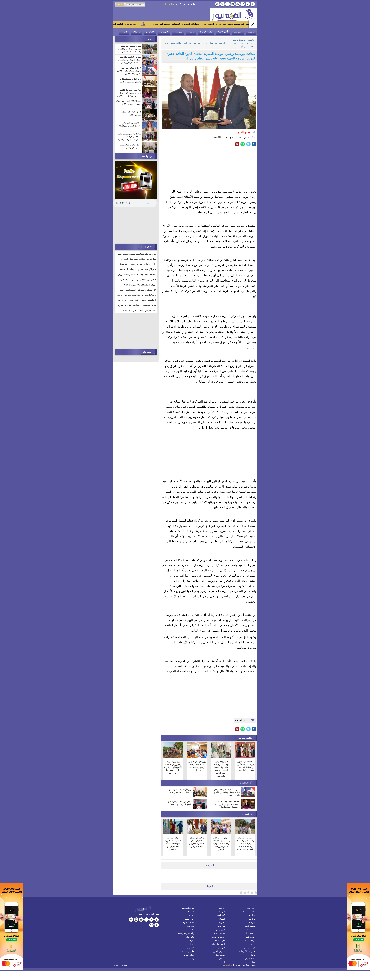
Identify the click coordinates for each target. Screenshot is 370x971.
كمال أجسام (189, 955)
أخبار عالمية (223, 32)
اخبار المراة (220, 940)
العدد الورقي (250, 959)
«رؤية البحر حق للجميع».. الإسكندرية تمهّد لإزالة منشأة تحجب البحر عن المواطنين (173, 843)
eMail (217, 4)
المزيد (124, 32)
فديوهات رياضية (218, 937)
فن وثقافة (220, 912)
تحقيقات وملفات (248, 912)
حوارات (191, 915)
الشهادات (190, 948)
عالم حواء (179, 32)
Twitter (248, 4)
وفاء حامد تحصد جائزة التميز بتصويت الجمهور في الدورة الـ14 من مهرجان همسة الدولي (227, 804)
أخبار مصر (237, 32)
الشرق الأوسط (206, 32)
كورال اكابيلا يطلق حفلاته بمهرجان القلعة (131, 113)
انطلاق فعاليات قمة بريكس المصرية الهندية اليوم (130, 146)
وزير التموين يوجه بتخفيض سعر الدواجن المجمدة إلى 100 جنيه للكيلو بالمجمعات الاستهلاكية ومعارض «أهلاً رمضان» (248, 24)
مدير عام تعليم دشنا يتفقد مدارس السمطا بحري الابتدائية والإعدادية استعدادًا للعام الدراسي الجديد (245, 843)
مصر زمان (190, 926)
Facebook (253, 4)
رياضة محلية (250, 933)
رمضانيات (221, 959)
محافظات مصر (188, 908)
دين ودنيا (221, 926)
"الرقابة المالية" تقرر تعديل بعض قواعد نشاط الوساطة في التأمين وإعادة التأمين (227, 792)
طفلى (252, 944)
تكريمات (164, 32)
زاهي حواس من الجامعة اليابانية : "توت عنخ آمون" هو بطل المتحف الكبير (154, 24)
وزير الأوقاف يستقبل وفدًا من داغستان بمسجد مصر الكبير (180, 790)
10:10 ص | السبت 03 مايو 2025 (238, 137)
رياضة (192, 32)
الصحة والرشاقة (218, 944)
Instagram (232, 4)
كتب (246, 132)
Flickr (227, 4)
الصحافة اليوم (188, 922)
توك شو (251, 919)
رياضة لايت (250, 937)
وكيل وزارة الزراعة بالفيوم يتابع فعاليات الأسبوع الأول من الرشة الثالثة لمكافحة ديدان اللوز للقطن (173, 767)
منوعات (252, 922)
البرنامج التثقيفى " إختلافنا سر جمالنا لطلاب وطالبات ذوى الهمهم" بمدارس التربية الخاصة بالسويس (221, 768)
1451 (215, 137)
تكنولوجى (221, 922)
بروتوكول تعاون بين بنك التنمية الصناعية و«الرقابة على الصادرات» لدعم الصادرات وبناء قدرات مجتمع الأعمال (129, 138)
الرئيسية (251, 32)
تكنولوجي (150, 32)
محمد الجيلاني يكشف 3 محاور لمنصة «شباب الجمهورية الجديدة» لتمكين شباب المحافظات (138, 312)
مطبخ (192, 940)
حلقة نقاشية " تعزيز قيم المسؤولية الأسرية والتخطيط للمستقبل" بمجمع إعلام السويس (245, 765)
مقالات (252, 915)
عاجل (252, 955)
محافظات (136, 32)
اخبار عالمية (189, 919)
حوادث (222, 908)
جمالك (191, 944)
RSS (222, 4)
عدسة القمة (250, 926)
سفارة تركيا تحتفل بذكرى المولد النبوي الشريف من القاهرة (179, 802)
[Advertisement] (209, 168)
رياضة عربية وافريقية (185, 933)
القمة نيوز (226, 965)
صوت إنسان (220, 955)
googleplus (242, 4)
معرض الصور (219, 951)
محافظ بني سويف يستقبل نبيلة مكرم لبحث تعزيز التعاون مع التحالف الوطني (197, 842)
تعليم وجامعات (188, 951)
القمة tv (191, 912)
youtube (237, 4)
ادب (223, 962)
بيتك (192, 959)
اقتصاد (222, 919)
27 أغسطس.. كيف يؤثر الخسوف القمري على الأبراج (130, 124)
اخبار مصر (250, 908)
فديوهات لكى (249, 948)
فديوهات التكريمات (247, 951)
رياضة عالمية (219, 933)
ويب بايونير (118, 965)
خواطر (252, 962)
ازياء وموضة (250, 940)
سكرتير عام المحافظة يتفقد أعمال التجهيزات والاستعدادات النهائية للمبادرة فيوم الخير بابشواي (221, 843)
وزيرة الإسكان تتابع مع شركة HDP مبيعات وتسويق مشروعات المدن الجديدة (197, 765)
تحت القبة (251, 930)
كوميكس (221, 915)
